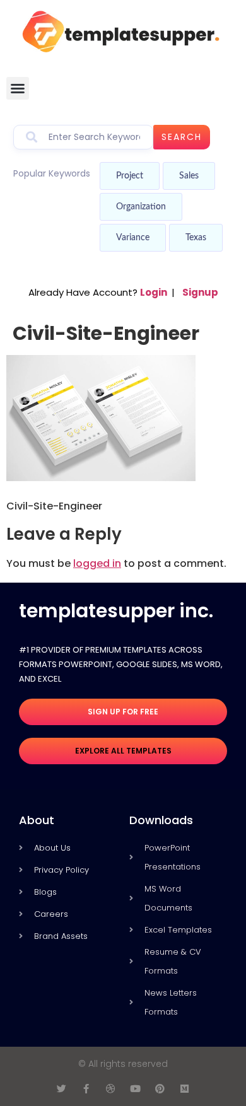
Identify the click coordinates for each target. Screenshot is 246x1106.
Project (129, 176)
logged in (97, 563)
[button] (17, 88)
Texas (195, 237)
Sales (189, 176)
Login (153, 292)
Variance (132, 237)
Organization (141, 206)
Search (181, 137)
